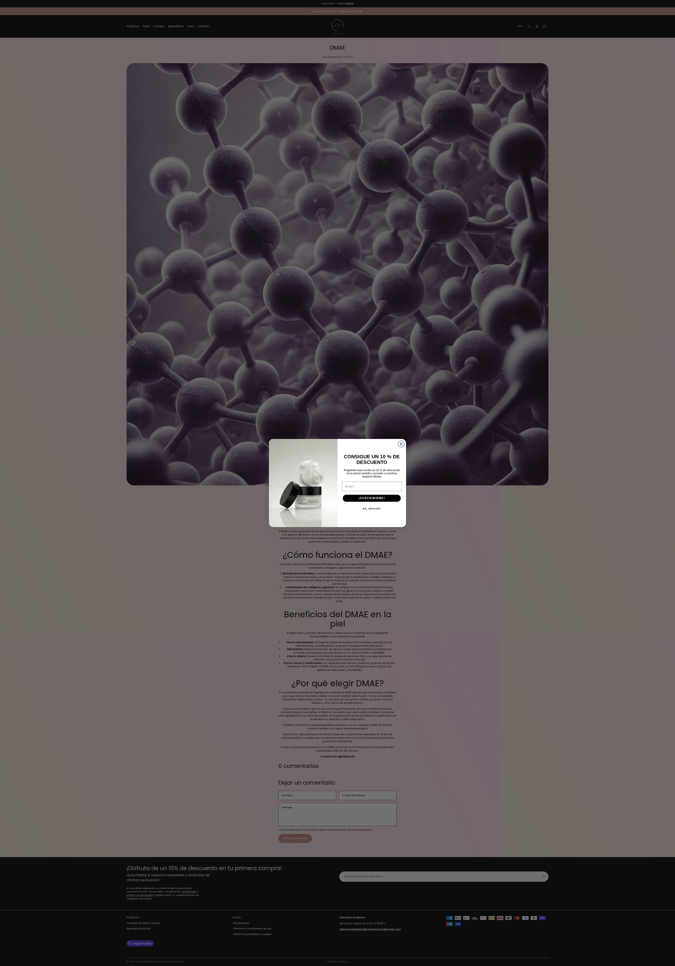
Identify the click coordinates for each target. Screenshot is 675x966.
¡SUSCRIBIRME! (372, 498)
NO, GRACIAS (372, 509)
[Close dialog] (401, 444)
